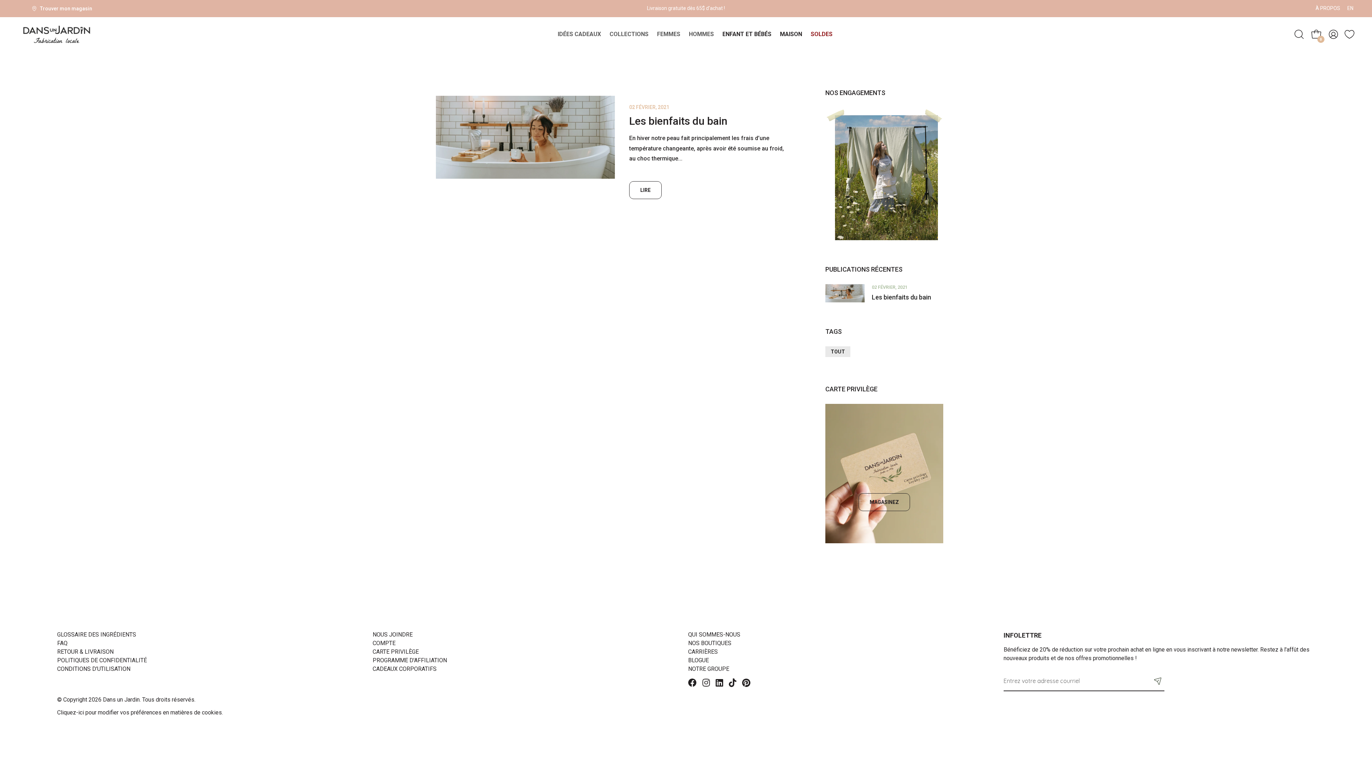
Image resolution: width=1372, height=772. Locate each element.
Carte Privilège (396, 651)
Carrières (703, 651)
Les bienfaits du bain (678, 121)
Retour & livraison (85, 651)
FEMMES (668, 34)
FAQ (62, 643)
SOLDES (821, 34)
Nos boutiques (709, 643)
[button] (1158, 681)
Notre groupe (708, 668)
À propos (1328, 8)
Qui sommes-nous (714, 634)
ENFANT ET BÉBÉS (746, 34)
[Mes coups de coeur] (1349, 34)
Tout (838, 352)
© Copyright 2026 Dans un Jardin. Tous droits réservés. (126, 699)
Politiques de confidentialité (102, 660)
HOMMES (701, 34)
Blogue (698, 660)
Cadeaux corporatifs (405, 668)
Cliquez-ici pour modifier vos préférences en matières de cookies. (140, 712)
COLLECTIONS (629, 34)
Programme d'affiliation (410, 660)
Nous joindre (393, 634)
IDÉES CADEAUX (579, 34)
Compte (384, 643)
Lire (645, 190)
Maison (791, 34)
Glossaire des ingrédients (96, 634)
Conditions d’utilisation (93, 668)
